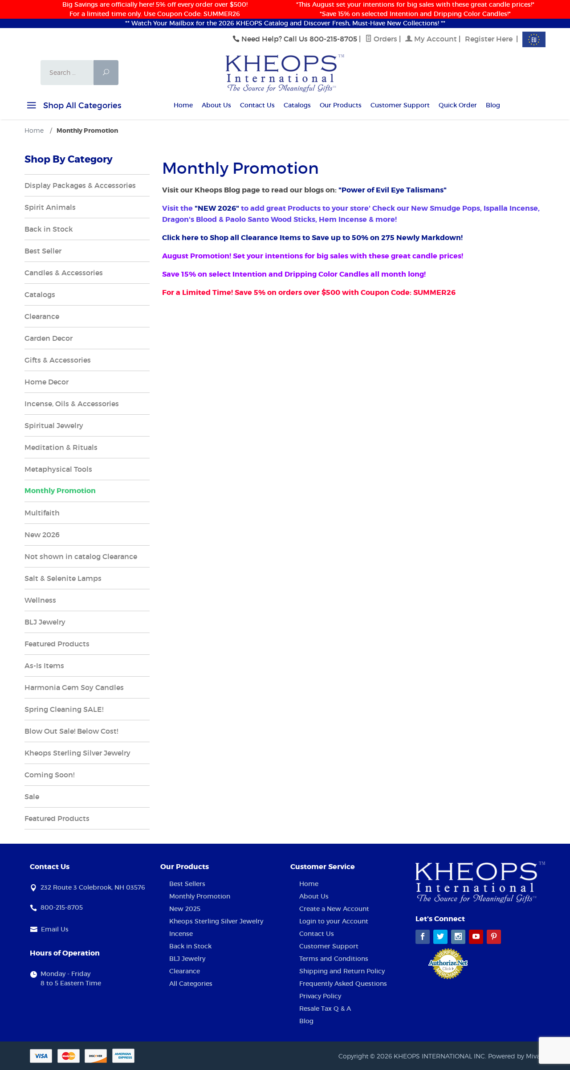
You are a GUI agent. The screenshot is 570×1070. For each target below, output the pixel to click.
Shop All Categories (81, 105)
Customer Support (400, 105)
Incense (181, 934)
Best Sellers (187, 884)
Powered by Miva (514, 1056)
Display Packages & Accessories (80, 185)
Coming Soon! (49, 774)
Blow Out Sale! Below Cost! (71, 731)
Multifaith (42, 512)
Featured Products (57, 643)
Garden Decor (48, 338)
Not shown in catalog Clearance (80, 556)
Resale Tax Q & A (325, 1009)
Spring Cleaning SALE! (63, 709)
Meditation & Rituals (61, 447)
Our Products (341, 105)
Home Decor (46, 381)
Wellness (40, 600)
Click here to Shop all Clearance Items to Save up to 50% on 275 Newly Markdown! (313, 237)
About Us (216, 105)
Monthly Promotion (60, 490)
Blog (493, 105)
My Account (434, 38)
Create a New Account (334, 909)
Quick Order (458, 105)
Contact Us (257, 105)
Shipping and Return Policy (342, 971)
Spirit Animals (50, 207)
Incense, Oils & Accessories (71, 403)
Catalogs (297, 105)
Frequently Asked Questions (343, 984)
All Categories (190, 984)
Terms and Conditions (333, 959)
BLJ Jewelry (44, 621)
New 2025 (184, 909)
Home (183, 105)
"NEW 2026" (217, 208)
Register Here (489, 38)
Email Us (55, 929)
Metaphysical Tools (58, 469)
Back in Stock (48, 229)
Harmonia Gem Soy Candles (74, 687)
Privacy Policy (320, 996)
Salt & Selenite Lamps (63, 578)
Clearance (41, 316)
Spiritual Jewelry (53, 425)
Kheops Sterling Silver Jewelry (77, 752)
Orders (384, 38)
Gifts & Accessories (57, 359)
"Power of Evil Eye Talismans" (392, 190)
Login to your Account (333, 921)
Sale (31, 796)
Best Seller (42, 250)
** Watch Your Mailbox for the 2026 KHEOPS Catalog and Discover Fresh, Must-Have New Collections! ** (285, 23)
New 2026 (42, 534)
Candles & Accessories (63, 272)
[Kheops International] (285, 73)
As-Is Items (44, 665)
